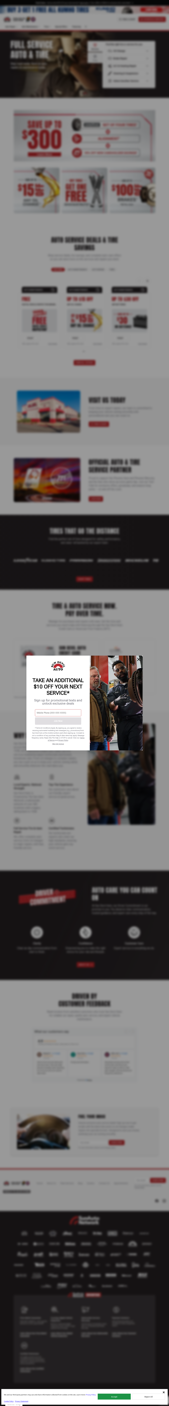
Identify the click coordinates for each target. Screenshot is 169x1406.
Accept (114, 1396)
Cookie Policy (9, 1401)
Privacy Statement (21, 1401)
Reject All (148, 1396)
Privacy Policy (63, 740)
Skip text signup (58, 744)
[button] (163, 1392)
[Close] (138, 659)
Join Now (58, 721)
